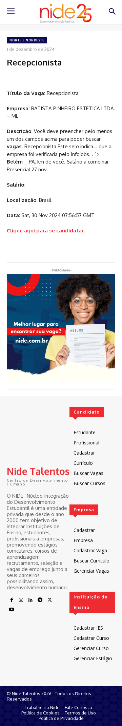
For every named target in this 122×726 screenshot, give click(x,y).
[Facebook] (11, 600)
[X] (49, 600)
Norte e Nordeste (26, 40)
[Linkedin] (30, 600)
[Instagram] (21, 600)
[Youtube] (11, 609)
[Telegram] (40, 600)
